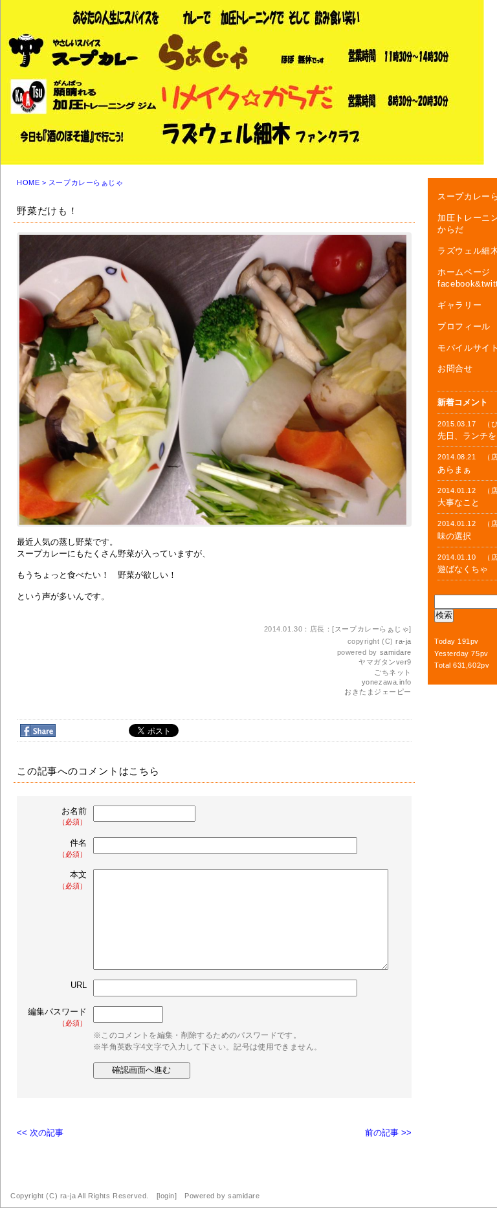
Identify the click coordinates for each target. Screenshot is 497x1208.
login (167, 1196)
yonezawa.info (387, 682)
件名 (72, 848)
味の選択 (454, 536)
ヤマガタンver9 (385, 662)
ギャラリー (459, 305)
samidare (396, 652)
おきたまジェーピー (378, 692)
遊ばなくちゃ (462, 569)
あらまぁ (454, 469)
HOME (28, 182)
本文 (72, 880)
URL (79, 985)
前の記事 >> (388, 1132)
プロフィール (464, 326)
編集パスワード (57, 1017)
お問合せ (455, 368)
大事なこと (458, 502)
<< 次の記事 (40, 1132)
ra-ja (403, 641)
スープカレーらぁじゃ (86, 182)
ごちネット (393, 672)
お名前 (72, 816)
